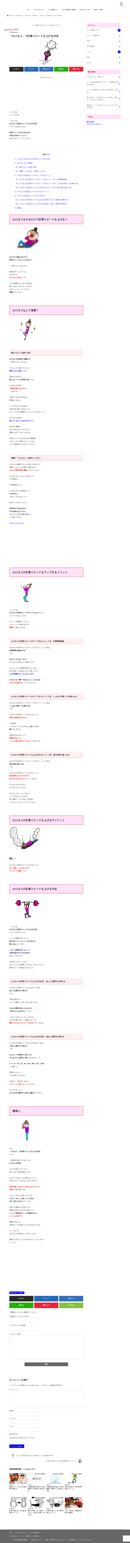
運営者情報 (90, 122)
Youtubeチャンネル (84, 9)
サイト (11, 1426)
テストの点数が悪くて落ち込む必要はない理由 (102, 91)
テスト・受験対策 (93, 35)
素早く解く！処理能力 (17, 1292)
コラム (89, 52)
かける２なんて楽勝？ (24, 163)
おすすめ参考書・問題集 (68, 9)
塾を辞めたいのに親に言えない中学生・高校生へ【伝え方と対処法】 (102, 99)
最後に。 (19, 208)
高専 (88, 41)
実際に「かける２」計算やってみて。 (31, 171)
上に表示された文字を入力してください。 (22, 1437)
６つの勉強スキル (53, 9)
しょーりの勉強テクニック (65, 5)
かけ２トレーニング (16, 523)
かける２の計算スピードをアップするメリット (33, 175)
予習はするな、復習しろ (95, 77)
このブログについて (38, 9)
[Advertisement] (46, 93)
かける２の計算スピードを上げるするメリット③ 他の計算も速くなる (44, 187)
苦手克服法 (91, 46)
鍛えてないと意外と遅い (26, 167)
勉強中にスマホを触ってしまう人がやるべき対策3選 (102, 106)
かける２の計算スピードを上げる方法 (30, 196)
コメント (13, 1389)
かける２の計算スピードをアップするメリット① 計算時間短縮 (41, 179)
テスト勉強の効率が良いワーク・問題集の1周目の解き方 (102, 83)
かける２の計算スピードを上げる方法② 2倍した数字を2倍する (41, 204)
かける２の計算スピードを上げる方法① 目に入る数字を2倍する (42, 200)
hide (48, 154)
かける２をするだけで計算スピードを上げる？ (33, 159)
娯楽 (88, 57)
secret (89, 62)
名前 (11, 1410)
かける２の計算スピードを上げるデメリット (32, 191)
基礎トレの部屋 (98, 9)
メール (12, 1418)
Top (28, 9)
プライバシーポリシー (94, 124)
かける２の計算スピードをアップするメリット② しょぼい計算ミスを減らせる (47, 183)
